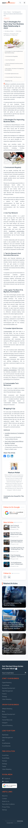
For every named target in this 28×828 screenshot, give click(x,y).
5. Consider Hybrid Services (12, 73)
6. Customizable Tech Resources (13, 77)
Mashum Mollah (14, 472)
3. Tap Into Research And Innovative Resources (14, 64)
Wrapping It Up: (8, 80)
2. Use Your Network (10, 60)
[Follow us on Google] (14, 513)
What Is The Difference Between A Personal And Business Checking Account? (13, 650)
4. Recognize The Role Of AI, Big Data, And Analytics (14, 69)
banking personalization (10, 370)
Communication (8, 331)
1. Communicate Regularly (11, 56)
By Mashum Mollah (9, 31)
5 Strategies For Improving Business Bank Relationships (14, 52)
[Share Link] (5, 456)
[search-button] (20, 2)
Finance (9, 12)
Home (5, 12)
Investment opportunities (16, 231)
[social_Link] (5, 577)
